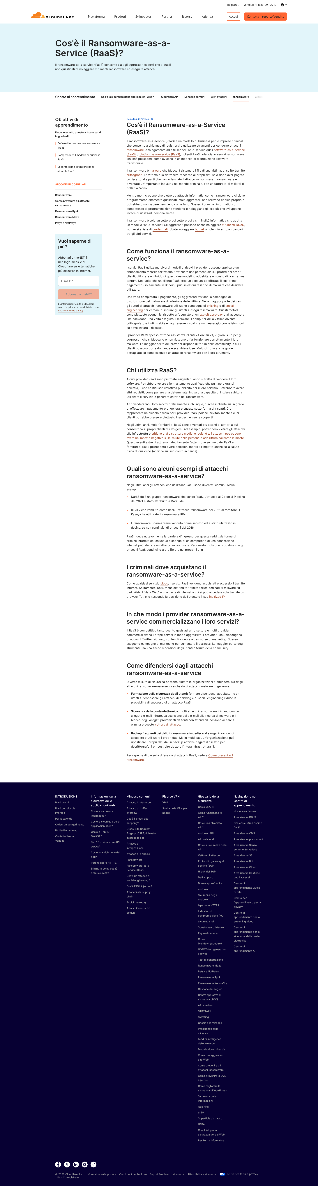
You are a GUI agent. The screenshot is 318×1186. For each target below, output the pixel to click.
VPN (165, 802)
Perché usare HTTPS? (104, 862)
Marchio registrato (68, 1177)
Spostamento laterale (211, 927)
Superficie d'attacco (210, 1118)
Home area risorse (245, 811)
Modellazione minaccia (211, 1049)
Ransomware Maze (209, 965)
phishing (212, 305)
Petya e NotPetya (208, 971)
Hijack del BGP (207, 871)
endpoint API (206, 833)
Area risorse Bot (243, 861)
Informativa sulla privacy (70, 310)
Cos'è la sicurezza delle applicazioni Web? (127, 96)
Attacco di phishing (138, 853)
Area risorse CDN (244, 833)
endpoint (203, 889)
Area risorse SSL (244, 855)
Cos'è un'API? (206, 806)
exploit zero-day (211, 314)
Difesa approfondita (210, 883)
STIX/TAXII (204, 1011)
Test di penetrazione (210, 959)
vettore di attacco (167, 724)
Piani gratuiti (62, 802)
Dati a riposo (205, 877)
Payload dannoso (208, 933)
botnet (199, 229)
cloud (164, 583)
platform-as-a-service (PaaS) (159, 154)
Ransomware (134, 859)
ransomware (135, 150)
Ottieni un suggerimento (69, 824)
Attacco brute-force (139, 802)
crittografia (134, 175)
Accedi (233, 17)
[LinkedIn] (76, 1165)
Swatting (203, 1016)
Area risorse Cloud (245, 867)
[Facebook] (58, 1165)
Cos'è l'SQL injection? (139, 886)
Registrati (233, 4)
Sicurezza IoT (206, 921)
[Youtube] (85, 1165)
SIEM (201, 1112)
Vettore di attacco (209, 855)
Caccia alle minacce (210, 1022)
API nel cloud (206, 839)
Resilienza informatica (211, 1140)
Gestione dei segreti (210, 989)
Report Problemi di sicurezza (167, 1174)
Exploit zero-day (136, 902)
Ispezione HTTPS (208, 905)
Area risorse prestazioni (248, 839)
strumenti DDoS (233, 225)
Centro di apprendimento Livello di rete (247, 888)
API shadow (205, 1005)
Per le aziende (63, 818)
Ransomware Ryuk (209, 977)
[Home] (53, 16)
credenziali (160, 229)
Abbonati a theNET (79, 294)
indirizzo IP (217, 596)
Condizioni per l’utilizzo (133, 1174)
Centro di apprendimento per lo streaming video (247, 917)
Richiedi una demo (66, 830)
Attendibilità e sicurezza (202, 1174)
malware (155, 170)
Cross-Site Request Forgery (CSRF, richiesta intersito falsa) (141, 833)
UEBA (201, 1124)
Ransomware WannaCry (212, 983)
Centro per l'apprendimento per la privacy (247, 902)
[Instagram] (93, 1165)
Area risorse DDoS (245, 817)
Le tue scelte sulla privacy (242, 1174)
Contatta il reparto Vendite (265, 17)
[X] (67, 1165)
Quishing (203, 1106)
